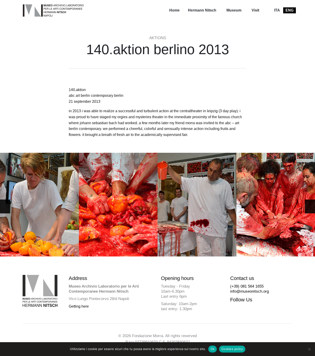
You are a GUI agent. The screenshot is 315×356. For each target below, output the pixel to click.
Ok (213, 349)
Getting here (79, 306)
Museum (233, 10)
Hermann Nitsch (202, 10)
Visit (255, 10)
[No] (309, 349)
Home (174, 10)
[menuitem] (174, 10)
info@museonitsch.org (249, 291)
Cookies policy (232, 349)
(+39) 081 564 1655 (247, 286)
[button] (310, 206)
